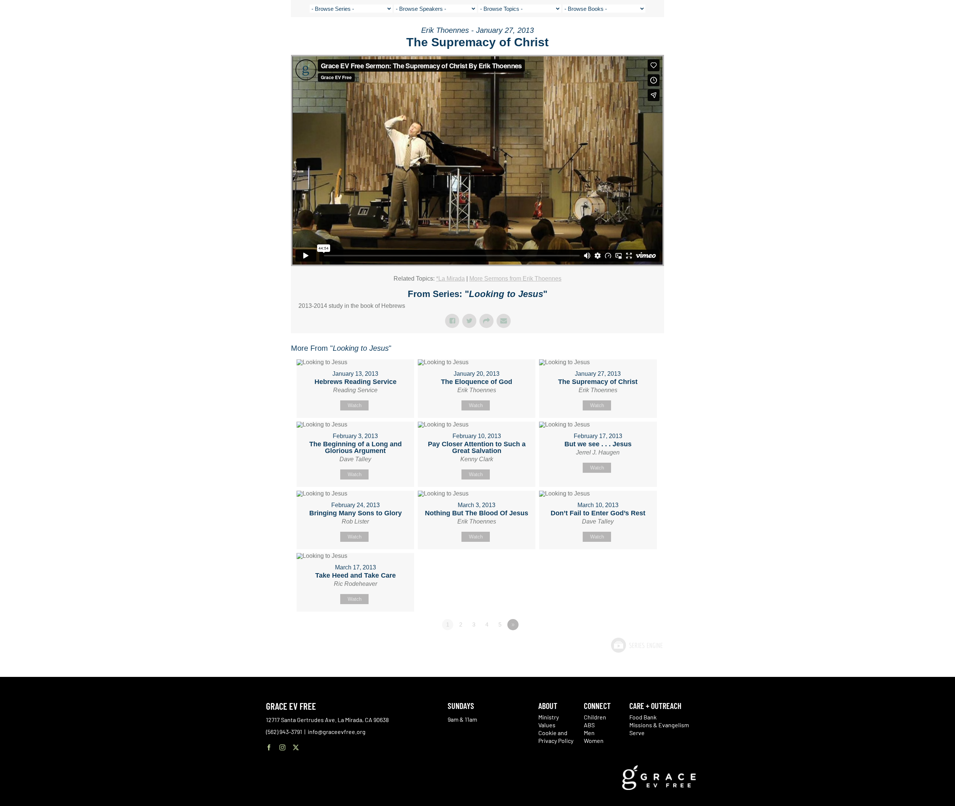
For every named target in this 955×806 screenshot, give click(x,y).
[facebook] (269, 747)
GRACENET (883, 33)
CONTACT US (852, 33)
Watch (354, 405)
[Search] (901, 35)
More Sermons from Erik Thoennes (515, 278)
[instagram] (282, 747)
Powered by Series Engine (636, 645)
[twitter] (296, 747)
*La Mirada (450, 278)
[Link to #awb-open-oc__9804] (927, 34)
